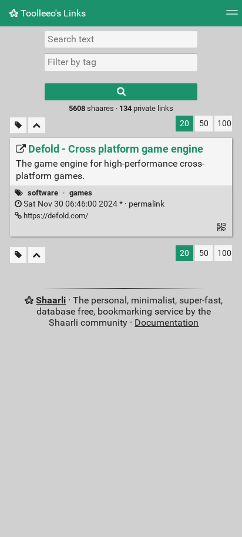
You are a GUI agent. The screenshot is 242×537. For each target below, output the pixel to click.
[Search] (121, 91)
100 (224, 124)
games (80, 192)
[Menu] (232, 16)
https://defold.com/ (55, 215)
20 (184, 124)
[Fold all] (36, 125)
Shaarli (51, 300)
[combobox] (121, 62)
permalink (93, 204)
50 (204, 124)
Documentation (167, 322)
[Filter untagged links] (18, 125)
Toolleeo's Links (52, 13)
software (43, 192)
